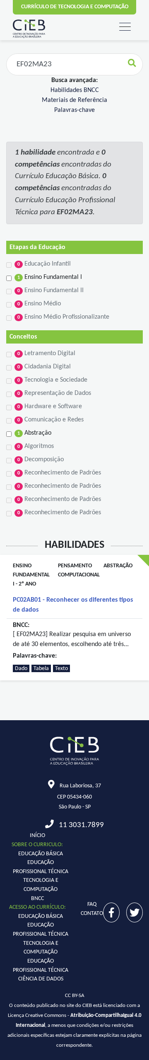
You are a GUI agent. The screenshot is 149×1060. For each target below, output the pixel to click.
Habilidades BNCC (74, 90)
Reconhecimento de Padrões (59, 472)
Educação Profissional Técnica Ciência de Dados (40, 970)
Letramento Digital (46, 353)
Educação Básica (40, 854)
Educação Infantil (44, 264)
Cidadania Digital (44, 366)
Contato (92, 913)
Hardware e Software (49, 406)
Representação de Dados (54, 393)
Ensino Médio (39, 303)
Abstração (34, 433)
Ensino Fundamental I (49, 277)
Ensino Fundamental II (50, 290)
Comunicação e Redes (50, 419)
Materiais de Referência (74, 100)
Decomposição (40, 459)
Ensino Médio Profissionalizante (63, 317)
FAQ (91, 904)
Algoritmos (35, 446)
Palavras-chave (74, 110)
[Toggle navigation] (125, 27)
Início (37, 836)
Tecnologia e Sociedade (52, 380)
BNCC (37, 898)
